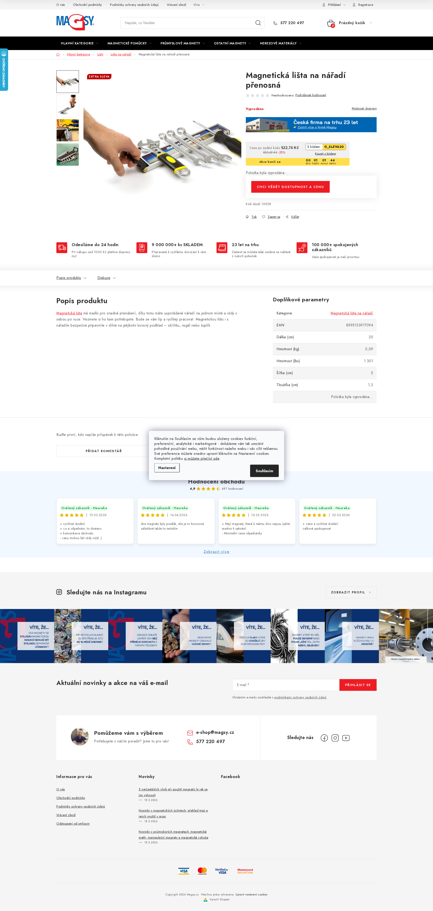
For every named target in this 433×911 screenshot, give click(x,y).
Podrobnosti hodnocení (310, 95)
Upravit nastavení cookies (251, 895)
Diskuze (104, 277)
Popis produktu (68, 277)
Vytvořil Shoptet (219, 899)
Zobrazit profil (348, 592)
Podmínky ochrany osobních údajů (134, 4)
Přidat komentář (104, 451)
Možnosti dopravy (364, 108)
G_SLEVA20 (334, 146)
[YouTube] (346, 738)
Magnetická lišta (69, 313)
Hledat (258, 23)
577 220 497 (291, 23)
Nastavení (167, 467)
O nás (60, 4)
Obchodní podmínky (87, 4)
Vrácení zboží (176, 4)
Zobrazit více (217, 551)
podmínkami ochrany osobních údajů (300, 697)
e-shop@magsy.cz (215, 732)
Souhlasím (264, 471)
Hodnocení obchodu (216, 481)
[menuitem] (79, 43)
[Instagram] (335, 738)
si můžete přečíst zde (201, 458)
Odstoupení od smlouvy (73, 823)
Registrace (365, 4)
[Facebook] (324, 738)
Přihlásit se (358, 685)
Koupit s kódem (325, 153)
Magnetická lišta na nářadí (352, 313)
